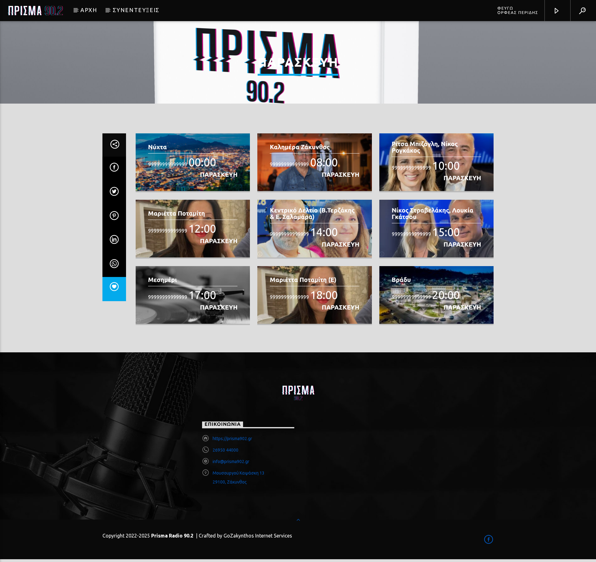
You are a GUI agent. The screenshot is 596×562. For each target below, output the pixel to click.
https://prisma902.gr (232, 438)
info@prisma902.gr (231, 461)
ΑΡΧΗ (88, 10)
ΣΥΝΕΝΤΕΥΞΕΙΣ (136, 10)
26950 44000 (225, 450)
